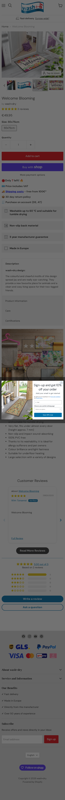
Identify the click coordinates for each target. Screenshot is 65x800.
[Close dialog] (61, 382)
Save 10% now (48, 415)
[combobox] (48, 409)
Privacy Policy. (39, 398)
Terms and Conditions (55, 396)
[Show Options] (60, 409)
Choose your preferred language (44, 406)
